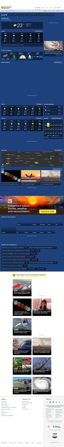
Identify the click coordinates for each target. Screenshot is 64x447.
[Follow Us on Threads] (59, 402)
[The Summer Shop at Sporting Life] (59, 230)
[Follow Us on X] (62, 402)
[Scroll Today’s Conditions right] (43, 56)
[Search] (55, 7)
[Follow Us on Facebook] (47, 402)
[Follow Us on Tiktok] (56, 402)
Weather (6, 11)
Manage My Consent (5, 409)
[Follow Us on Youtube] (53, 402)
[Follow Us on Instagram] (50, 402)
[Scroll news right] (61, 178)
